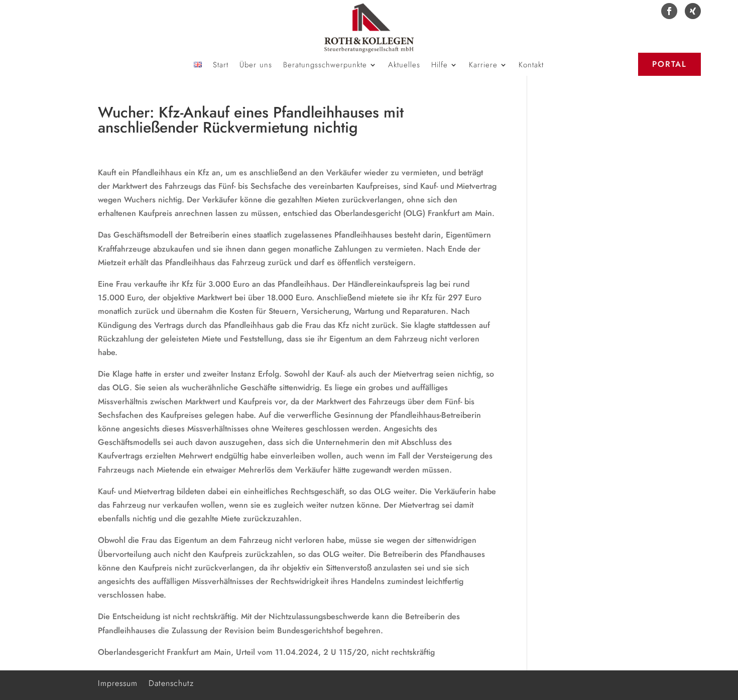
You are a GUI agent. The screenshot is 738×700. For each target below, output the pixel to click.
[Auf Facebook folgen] (669, 11)
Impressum (118, 682)
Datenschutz (171, 682)
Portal (669, 64)
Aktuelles (404, 65)
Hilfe (439, 65)
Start (220, 65)
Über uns (255, 65)
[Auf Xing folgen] (693, 11)
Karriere (483, 65)
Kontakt (531, 65)
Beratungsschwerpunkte (325, 65)
